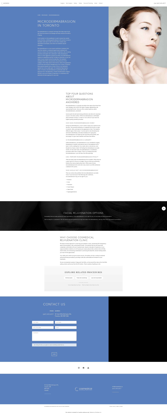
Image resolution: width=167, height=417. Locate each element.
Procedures (45, 15)
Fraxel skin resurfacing (82, 277)
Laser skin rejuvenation (96, 277)
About (95, 3)
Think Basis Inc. (98, 412)
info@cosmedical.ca (117, 386)
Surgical (62, 3)
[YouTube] (88, 368)
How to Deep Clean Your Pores (74, 285)
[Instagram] (79, 368)
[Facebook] (83, 368)
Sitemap (121, 406)
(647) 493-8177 (161, 3)
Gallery (75, 3)
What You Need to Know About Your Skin (90, 285)
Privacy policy (113, 406)
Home (39, 15)
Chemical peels (68, 277)
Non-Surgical (69, 3)
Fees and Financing (88, 3)
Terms (117, 406)
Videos (80, 3)
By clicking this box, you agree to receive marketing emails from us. (49, 344)
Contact (100, 3)
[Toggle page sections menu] (164, 208)
